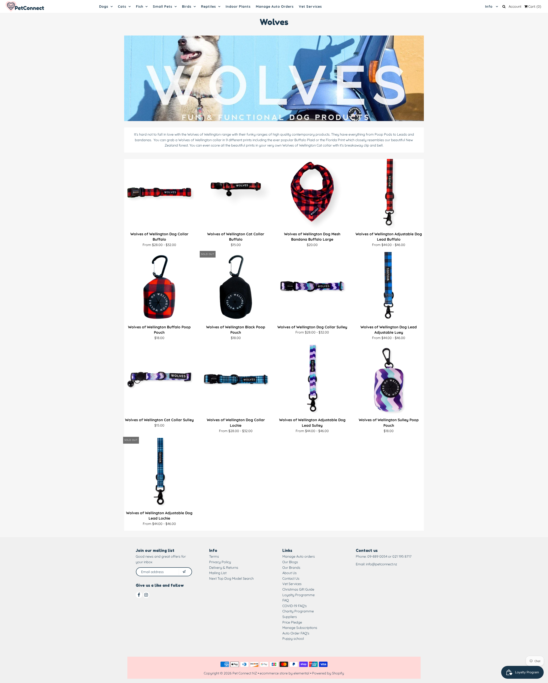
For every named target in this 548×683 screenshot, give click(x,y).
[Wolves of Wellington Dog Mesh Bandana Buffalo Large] (312, 194)
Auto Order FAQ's (295, 633)
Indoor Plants (238, 6)
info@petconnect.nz (381, 564)
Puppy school (293, 638)
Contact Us (290, 578)
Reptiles (208, 6)
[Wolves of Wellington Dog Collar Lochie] (236, 380)
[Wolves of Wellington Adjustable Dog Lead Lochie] (159, 473)
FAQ (285, 600)
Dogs (103, 6)
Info (489, 6)
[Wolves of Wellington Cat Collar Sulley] (159, 380)
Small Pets (162, 6)
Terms (214, 556)
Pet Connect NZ (244, 673)
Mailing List (217, 573)
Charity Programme (298, 611)
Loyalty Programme (298, 595)
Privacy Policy (220, 562)
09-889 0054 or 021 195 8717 (389, 556)
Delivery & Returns (223, 567)
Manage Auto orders (298, 556)
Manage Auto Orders (275, 6)
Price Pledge (292, 622)
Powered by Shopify (328, 673)
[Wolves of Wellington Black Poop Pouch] (236, 287)
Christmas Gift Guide (298, 589)
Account (515, 6)
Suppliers (289, 617)
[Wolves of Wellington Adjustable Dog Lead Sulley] (312, 380)
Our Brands (291, 567)
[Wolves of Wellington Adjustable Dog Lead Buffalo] (389, 194)
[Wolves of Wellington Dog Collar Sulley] (312, 287)
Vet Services (310, 6)
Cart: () (534, 6)
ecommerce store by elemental (284, 673)
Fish (139, 6)
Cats (122, 6)
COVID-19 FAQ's (294, 606)
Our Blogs (290, 562)
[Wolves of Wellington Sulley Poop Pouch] (389, 380)
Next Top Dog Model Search (231, 578)
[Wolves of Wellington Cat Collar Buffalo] (236, 194)
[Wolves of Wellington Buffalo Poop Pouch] (159, 287)
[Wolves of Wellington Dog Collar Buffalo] (159, 194)
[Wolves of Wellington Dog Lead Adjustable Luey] (389, 287)
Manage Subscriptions (299, 627)
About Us (289, 573)
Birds (186, 6)
